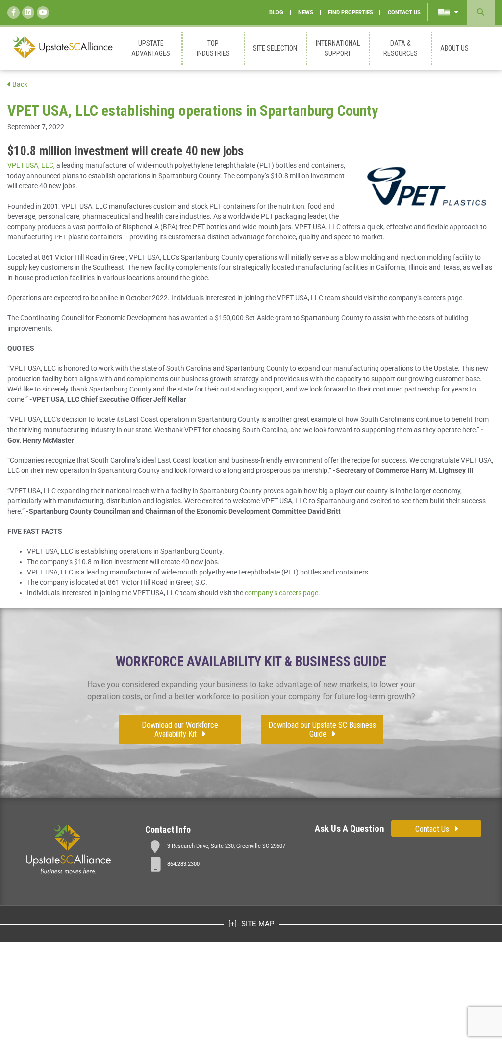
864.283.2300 (183, 864)
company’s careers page (281, 593)
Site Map (256, 923)
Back (19, 84)
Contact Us (432, 829)
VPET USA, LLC (30, 165)
